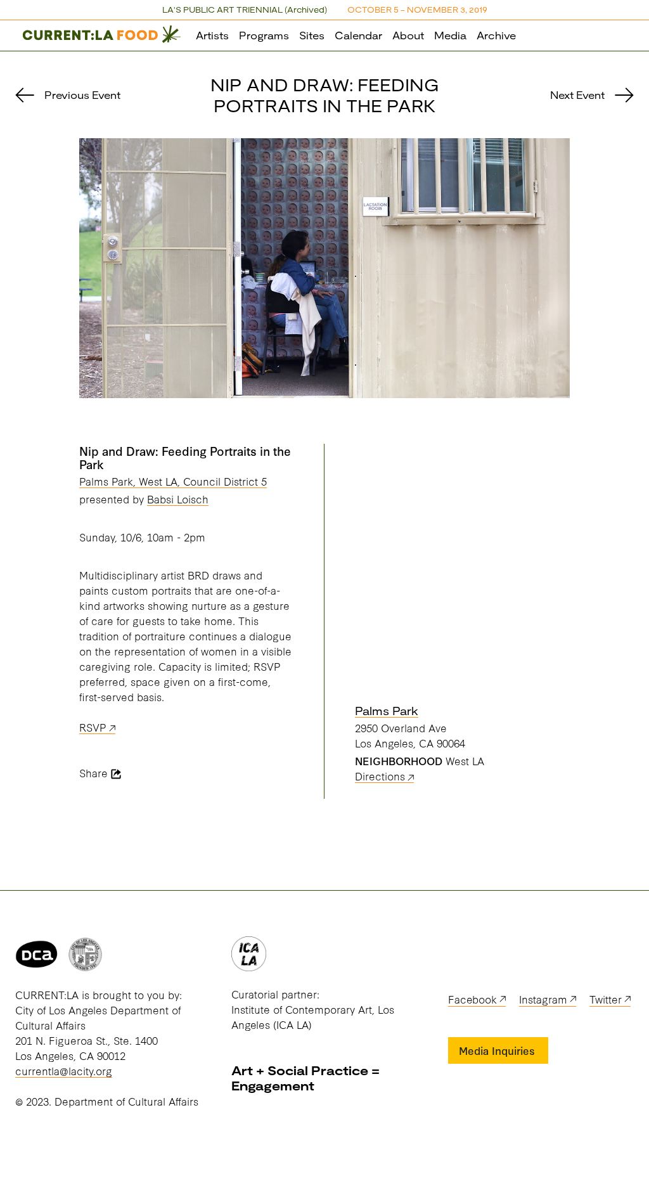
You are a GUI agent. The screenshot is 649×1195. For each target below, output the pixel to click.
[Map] (462, 562)
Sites (311, 35)
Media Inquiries (497, 1050)
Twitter (605, 999)
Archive (496, 35)
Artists (212, 35)
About (408, 35)
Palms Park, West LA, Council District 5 (173, 481)
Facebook (472, 999)
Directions (380, 775)
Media (450, 35)
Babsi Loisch (178, 498)
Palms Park (386, 711)
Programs (264, 35)
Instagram (543, 999)
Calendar (358, 35)
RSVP (92, 727)
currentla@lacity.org (63, 1070)
